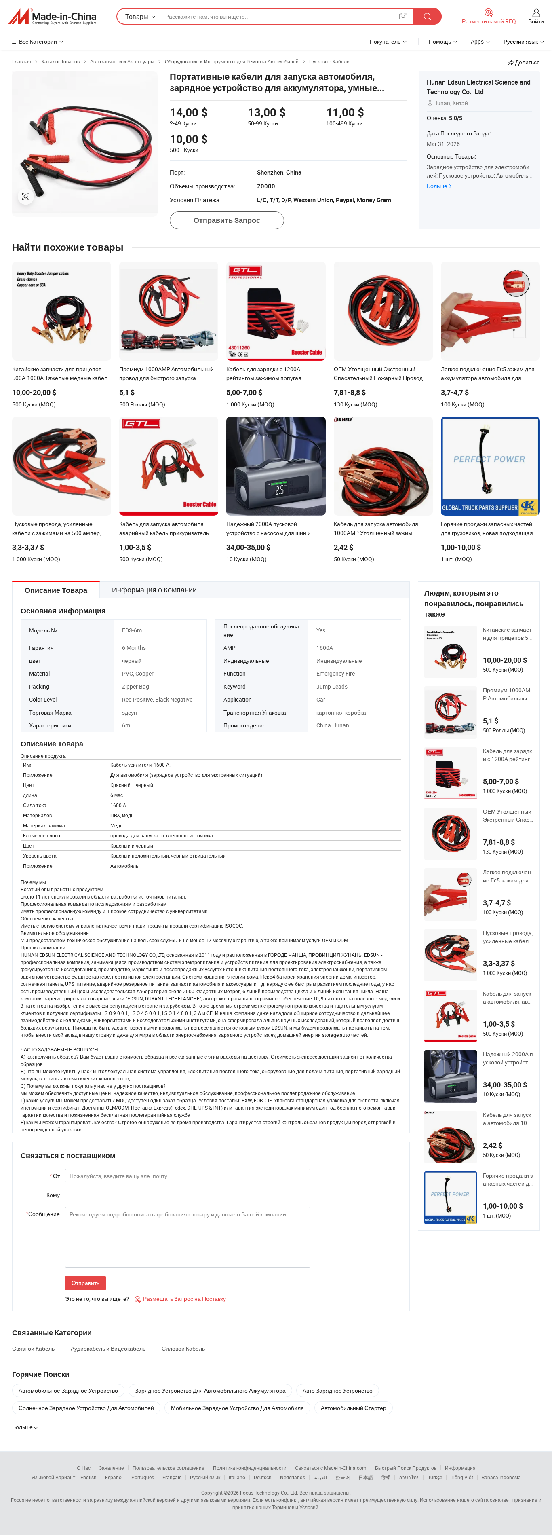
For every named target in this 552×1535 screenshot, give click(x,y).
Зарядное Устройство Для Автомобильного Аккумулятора (210, 1390)
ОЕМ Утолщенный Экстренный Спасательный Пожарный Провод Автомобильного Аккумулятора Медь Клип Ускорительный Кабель (508, 816)
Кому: (53, 1195)
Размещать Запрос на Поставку (180, 1298)
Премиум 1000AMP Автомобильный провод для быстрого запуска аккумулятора (508, 694)
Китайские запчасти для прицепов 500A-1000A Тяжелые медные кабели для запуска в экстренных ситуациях (508, 634)
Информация (460, 1468)
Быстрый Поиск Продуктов (405, 1468)
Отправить (85, 1283)
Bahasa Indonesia (501, 1477)
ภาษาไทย (409, 1477)
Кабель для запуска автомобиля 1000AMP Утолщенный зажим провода (508, 1119)
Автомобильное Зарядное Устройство (68, 1390)
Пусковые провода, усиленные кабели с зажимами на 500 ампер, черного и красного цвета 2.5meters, (508, 937)
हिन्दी (385, 1477)
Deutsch (263, 1477)
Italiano (237, 1477)
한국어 (342, 1477)
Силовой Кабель (183, 1348)
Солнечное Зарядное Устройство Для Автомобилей (86, 1408)
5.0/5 (455, 118)
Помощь (440, 41)
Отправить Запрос (227, 220)
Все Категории (38, 41)
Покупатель (385, 41)
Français (171, 1477)
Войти (536, 21)
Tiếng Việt (462, 1477)
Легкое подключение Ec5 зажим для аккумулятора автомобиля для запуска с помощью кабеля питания (508, 876)
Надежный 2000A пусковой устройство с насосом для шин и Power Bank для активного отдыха (508, 1058)
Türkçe (435, 1477)
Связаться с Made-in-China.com (331, 1468)
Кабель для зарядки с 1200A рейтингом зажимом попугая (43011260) (508, 755)
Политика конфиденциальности (250, 1468)
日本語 (365, 1477)
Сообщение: (43, 1214)
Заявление (111, 1468)
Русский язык (205, 1477)
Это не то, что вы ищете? (97, 1298)
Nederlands (292, 1477)
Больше (437, 186)
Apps (477, 41)
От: (55, 1176)
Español (114, 1477)
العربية (320, 1477)
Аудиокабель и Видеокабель (108, 1348)
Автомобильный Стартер (353, 1408)
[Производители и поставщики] (52, 16)
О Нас (84, 1468)
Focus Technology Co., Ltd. (269, 1492)
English (88, 1477)
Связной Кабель (33, 1348)
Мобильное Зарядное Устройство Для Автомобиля (237, 1408)
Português (142, 1477)
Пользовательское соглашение (168, 1468)
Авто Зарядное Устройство (338, 1390)
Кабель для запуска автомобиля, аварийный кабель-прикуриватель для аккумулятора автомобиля (508, 998)
